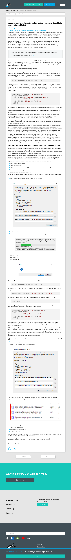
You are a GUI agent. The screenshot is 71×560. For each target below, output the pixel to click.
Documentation (14, 10)
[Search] (7, 533)
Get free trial (20, 480)
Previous (23, 456)
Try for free (49, 4)
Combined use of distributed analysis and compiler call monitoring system (28, 30)
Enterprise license (54, 54)
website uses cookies (16, 552)
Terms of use (41, 547)
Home (7, 10)
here (33, 55)
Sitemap (39, 544)
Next (48, 456)
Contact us (42, 505)
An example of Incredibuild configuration (20, 28)
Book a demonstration (33, 4)
